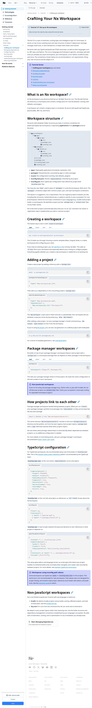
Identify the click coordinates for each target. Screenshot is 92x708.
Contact (13, 699)
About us (79, 681)
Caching (35, 79)
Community (32, 689)
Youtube (31, 685)
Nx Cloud (43, 3)
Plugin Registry (33, 697)
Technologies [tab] (9, 12)
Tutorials (43, 13)
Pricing (51, 3)
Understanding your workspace (43, 82)
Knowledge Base (11, 15)
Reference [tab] (8, 19)
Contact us (79, 693)
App (61, 681)
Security (36, 671)
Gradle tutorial (51, 604)
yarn (48, 439)
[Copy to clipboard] (88, 235)
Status (31, 671)
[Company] (45, 707)
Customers (32, 693)
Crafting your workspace (57, 13)
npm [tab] (30, 227)
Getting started (31, 13)
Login (13, 703)
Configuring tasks (39, 74)
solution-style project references (49, 454)
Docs (9, 3)
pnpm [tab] (37, 227)
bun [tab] (50, 227)
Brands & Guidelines (82, 689)
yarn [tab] (44, 227)
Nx (45, 681)
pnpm (44, 439)
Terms (62, 693)
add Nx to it (58, 247)
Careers (78, 685)
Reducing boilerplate (40, 85)
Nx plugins (41, 328)
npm (40, 439)
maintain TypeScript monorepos (65, 567)
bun (52, 439)
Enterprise (60, 3)
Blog (25, 3)
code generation (60, 341)
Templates (8, 22)
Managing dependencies (41, 71)
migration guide (44, 583)
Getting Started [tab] (10, 9)
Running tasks (37, 76)
